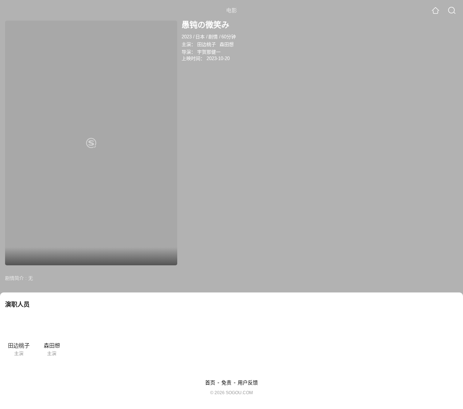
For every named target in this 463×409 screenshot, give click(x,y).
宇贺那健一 (209, 52)
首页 (210, 382)
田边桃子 (206, 44)
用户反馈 (248, 382)
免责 (226, 382)
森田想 (227, 44)
